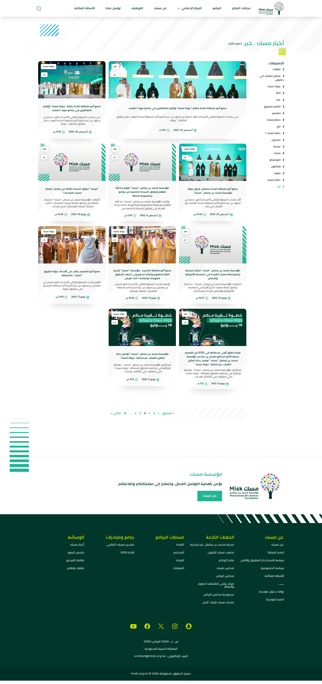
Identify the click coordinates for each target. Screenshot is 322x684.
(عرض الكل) (235, 43)
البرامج (217, 8)
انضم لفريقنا (276, 552)
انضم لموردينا (275, 599)
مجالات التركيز (241, 8)
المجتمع (178, 552)
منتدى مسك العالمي (120, 545)
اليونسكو (275, 160)
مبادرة (277, 147)
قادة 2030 (127, 552)
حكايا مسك (274, 180)
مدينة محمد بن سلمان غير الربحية (212, 545)
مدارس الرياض (225, 576)
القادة (180, 545)
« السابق (168, 413)
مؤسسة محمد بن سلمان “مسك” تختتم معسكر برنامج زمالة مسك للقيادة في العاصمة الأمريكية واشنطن (212, 274)
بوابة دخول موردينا (271, 591)
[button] (38, 8)
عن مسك (160, 8)
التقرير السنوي (272, 106)
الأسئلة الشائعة (84, 8)
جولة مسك (274, 86)
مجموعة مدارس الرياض (218, 594)
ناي (279, 126)
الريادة (180, 560)
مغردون (276, 140)
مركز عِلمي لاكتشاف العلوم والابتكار (216, 585)
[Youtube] (133, 626)
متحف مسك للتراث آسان (218, 602)
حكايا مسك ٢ (273, 133)
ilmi (278, 93)
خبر (279, 186)
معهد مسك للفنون (221, 552)
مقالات (276, 69)
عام (278, 100)
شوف (277, 173)
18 (125, 413)
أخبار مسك (77, 545)
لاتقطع (276, 113)
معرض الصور (76, 552)
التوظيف (137, 8)
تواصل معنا (113, 8)
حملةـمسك (274, 120)
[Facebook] (147, 626)
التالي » (116, 413)
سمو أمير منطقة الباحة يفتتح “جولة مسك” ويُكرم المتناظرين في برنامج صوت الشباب (177, 108)
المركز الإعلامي (191, 8)
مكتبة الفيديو (75, 560)
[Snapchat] (189, 626)
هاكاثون (276, 166)
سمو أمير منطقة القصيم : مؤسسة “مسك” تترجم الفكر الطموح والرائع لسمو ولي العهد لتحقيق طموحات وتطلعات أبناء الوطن (142, 274)
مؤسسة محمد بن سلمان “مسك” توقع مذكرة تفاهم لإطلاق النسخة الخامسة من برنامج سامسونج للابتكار (142, 192)
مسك (277, 153)
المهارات (178, 568)
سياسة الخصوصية (272, 568)
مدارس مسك (225, 568)
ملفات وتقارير (75, 568)
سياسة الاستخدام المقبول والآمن (262, 560)
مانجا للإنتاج (226, 560)
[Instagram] (175, 626)
